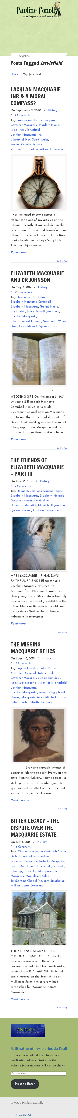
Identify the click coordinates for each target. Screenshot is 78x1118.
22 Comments (23, 292)
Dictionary (25, 297)
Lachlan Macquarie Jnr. (26, 135)
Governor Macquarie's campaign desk (35, 678)
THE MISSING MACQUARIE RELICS (33, 647)
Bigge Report (26, 491)
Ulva (53, 326)
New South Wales (54, 321)
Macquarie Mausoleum (25, 876)
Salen (45, 876)
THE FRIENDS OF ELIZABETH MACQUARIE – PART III (37, 467)
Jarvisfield (33, 130)
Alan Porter (48, 668)
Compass (49, 120)
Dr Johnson (40, 297)
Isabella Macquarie (23, 683)
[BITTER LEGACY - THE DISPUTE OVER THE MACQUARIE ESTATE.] (39, 918)
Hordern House (49, 125)
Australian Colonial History (28, 673)
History (52, 110)
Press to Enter (25, 1083)
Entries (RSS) (21, 1115)
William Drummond (52, 149)
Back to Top (62, 261)
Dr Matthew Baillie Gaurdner (30, 856)
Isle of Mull (18, 130)
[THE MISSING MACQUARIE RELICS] (39, 735)
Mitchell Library (56, 697)
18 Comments (23, 847)
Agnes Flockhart (29, 668)
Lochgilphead (56, 692)
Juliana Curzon (21, 510)
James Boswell (36, 311)
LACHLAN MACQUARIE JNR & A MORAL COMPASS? (36, 96)
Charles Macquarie (30, 851)
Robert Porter (20, 702)
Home (14, 74)
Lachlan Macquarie (23, 316)
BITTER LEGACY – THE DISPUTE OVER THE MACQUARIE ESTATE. (35, 827)
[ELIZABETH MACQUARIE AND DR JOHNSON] (39, 359)
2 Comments (22, 115)
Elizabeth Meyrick (52, 495)
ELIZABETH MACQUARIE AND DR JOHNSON (37, 276)
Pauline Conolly (39, 9)
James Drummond (38, 866)
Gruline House (49, 306)
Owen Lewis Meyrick (24, 326)
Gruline (44, 500)
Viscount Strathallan (24, 149)
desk (51, 673)
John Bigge (18, 871)
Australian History (30, 120)
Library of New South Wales (29, 139)
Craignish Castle (55, 851)
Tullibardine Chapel (24, 881)
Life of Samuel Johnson (26, 321)
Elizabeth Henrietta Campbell (31, 302)
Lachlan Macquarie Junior (28, 692)
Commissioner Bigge (50, 491)
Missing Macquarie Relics (27, 697)
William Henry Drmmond (27, 885)
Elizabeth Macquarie (24, 306)
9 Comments (23, 486)
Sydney (37, 144)
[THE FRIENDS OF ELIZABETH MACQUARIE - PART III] (39, 543)
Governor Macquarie (24, 125)
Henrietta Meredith (24, 505)
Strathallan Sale (41, 702)
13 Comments (23, 663)
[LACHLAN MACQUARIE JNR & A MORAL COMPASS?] (39, 182)
